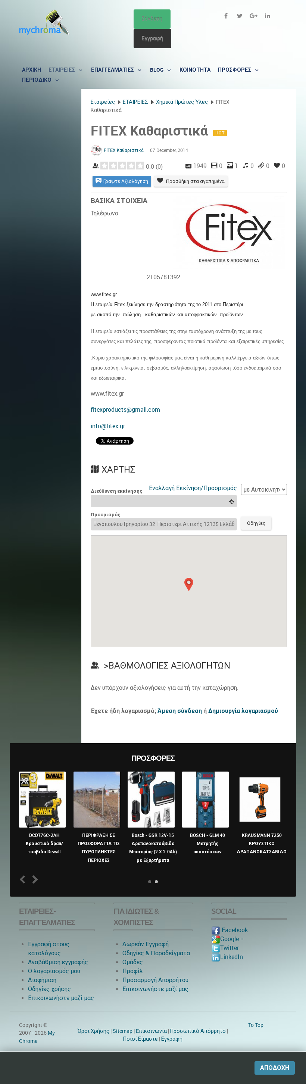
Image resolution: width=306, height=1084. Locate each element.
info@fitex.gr (108, 426)
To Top (255, 1025)
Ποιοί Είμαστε (140, 1038)
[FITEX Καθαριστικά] (230, 232)
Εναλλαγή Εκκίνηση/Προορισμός (193, 488)
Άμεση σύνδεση (179, 710)
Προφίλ (132, 971)
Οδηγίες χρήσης (49, 989)
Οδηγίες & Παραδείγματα (156, 953)
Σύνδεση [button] (152, 19)
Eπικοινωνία (151, 1031)
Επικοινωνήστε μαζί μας (61, 998)
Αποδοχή (274, 1067)
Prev (24, 879)
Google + (232, 939)
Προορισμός (106, 514)
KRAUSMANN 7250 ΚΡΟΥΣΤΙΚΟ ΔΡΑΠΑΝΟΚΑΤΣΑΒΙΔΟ (262, 844)
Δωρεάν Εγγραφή (145, 944)
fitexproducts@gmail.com (125, 409)
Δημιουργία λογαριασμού (243, 710)
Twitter (229, 947)
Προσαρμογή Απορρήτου (155, 980)
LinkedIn (231, 956)
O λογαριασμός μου (54, 971)
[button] (188, 584)
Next (33, 879)
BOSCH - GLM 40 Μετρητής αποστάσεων (207, 844)
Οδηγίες (256, 523)
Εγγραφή (152, 38)
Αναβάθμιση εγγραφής (58, 962)
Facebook (234, 930)
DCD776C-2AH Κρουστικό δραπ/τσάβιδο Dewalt (44, 844)
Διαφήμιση (42, 980)
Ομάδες (132, 962)
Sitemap (122, 1031)
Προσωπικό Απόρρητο (198, 1031)
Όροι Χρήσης (93, 1031)
